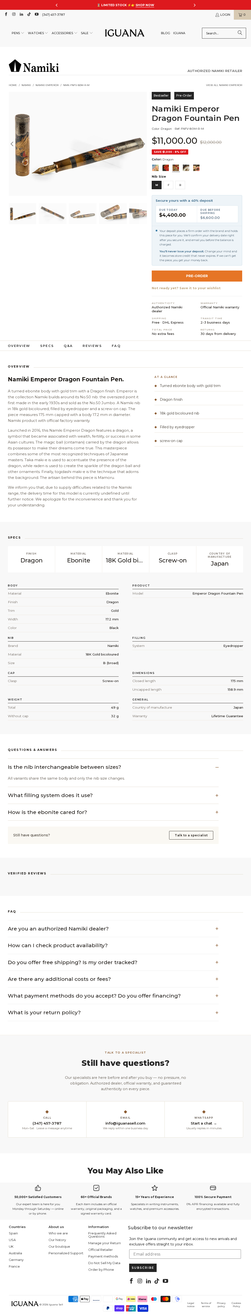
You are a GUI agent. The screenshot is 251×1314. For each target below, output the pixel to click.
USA (12, 1240)
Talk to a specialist (191, 835)
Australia (15, 1253)
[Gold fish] (165, 167)
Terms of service (206, 1304)
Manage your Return (104, 1243)
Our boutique (59, 1246)
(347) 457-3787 (53, 14)
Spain (13, 1233)
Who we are (58, 1233)
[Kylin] (155, 167)
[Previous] (12, 144)
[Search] (240, 33)
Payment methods (103, 1256)
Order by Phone (101, 1269)
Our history (57, 1240)
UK (11, 1246)
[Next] (143, 144)
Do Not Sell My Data (104, 1263)
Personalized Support (66, 1253)
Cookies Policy (236, 1304)
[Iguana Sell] (124, 33)
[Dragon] (175, 167)
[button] (18, 33)
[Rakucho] (196, 167)
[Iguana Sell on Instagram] (13, 14)
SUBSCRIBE (143, 1268)
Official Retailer (100, 1250)
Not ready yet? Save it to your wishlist (186, 288)
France (14, 1266)
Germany (16, 1260)
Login (225, 14)
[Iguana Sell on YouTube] (36, 14)
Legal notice (191, 1304)
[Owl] (186, 167)
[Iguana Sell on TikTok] (29, 14)
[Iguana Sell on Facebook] (6, 14)
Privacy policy (221, 1304)
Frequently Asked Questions (102, 1234)
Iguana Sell (56, 1304)
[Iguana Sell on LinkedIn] (21, 14)
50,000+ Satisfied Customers (38, 1197)
